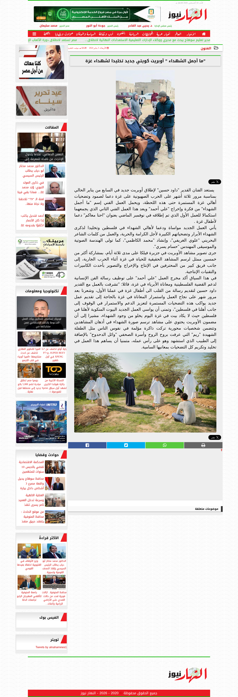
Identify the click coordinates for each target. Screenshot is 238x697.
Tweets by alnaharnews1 (51, 647)
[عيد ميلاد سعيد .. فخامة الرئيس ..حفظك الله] (41, 63)
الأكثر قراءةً (49, 538)
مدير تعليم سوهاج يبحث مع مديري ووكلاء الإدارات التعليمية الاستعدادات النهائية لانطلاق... (147, 40)
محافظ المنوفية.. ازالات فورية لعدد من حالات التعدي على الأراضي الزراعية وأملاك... (54, 598)
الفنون (206, 48)
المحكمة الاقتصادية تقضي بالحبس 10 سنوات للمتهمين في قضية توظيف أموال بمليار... (42, 467)
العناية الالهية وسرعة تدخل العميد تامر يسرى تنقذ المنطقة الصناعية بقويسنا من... (42, 500)
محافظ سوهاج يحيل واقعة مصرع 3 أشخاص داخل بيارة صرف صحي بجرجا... (42, 483)
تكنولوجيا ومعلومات (42, 291)
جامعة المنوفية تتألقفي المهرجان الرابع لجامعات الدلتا (29, 596)
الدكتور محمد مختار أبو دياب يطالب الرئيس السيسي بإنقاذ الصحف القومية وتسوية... (54, 566)
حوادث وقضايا (47, 455)
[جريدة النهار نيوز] (41, 259)
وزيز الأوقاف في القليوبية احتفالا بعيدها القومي (29, 565)
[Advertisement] (196, 476)
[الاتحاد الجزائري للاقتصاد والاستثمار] (41, 101)
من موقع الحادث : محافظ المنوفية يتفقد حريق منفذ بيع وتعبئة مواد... (43, 516)
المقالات (52, 127)
